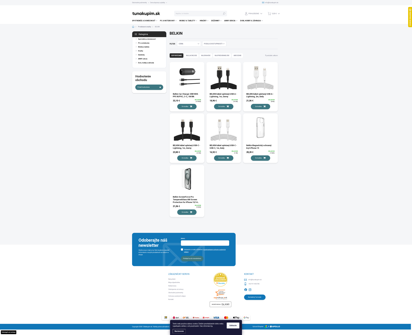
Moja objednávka (174, 282)
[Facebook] (245, 289)
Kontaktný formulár (254, 297)
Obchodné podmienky (139, 2)
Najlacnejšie (191, 55)
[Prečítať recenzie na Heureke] (220, 279)
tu (212, 326)
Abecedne (237, 55)
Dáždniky (141, 55)
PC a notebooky (143, 43)
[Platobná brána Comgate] (206, 317)
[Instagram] (250, 289)
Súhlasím (233, 325)
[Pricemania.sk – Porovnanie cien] (220, 294)
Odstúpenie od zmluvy (175, 289)
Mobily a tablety (143, 47)
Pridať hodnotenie (144, 87)
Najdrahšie (205, 55)
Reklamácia (172, 286)
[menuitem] (145, 20)
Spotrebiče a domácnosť (147, 39)
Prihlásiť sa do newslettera (192, 258)
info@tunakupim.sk (255, 279)
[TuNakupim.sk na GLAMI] (220, 304)
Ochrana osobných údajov (177, 296)
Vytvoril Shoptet (258, 326)
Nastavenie (179, 331)
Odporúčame (176, 55)
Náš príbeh (172, 279)
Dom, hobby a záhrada (146, 63)
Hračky (140, 51)
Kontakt (171, 299)
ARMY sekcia (142, 59)
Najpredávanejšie (222, 55)
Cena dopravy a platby (157, 2)
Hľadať (224, 13)
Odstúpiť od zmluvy (8, 332)
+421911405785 (254, 284)
